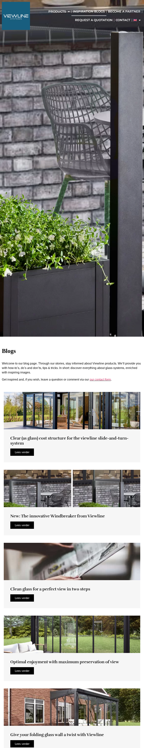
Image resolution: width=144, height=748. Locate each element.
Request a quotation (93, 20)
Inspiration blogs (89, 11)
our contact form (100, 379)
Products (57, 11)
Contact (123, 20)
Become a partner (124, 11)
